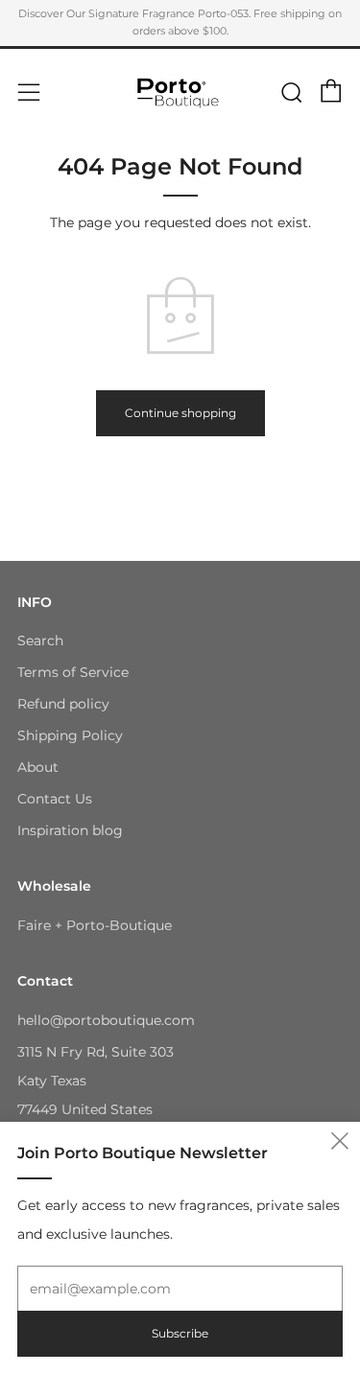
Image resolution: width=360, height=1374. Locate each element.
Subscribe (180, 1333)
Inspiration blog (70, 830)
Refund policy (63, 703)
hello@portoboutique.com (106, 1020)
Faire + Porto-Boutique (94, 925)
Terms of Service (73, 672)
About (38, 767)
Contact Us (54, 798)
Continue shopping (180, 413)
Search (40, 640)
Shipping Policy (70, 735)
